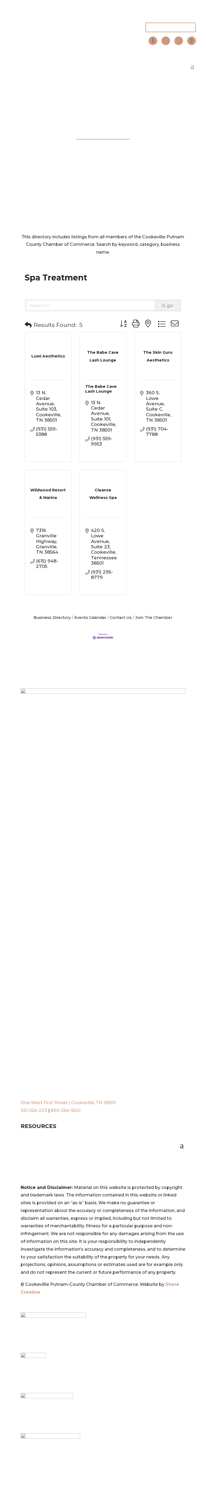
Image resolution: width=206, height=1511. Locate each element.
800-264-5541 (65, 1110)
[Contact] (153, 41)
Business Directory (52, 617)
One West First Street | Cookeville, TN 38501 (68, 1102)
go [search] (170, 305)
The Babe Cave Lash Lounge (101, 389)
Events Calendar (90, 617)
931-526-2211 (34, 1110)
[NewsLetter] (191, 41)
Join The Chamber (171, 27)
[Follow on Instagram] (178, 41)
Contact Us (121, 617)
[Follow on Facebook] (165, 41)
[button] (28, 325)
